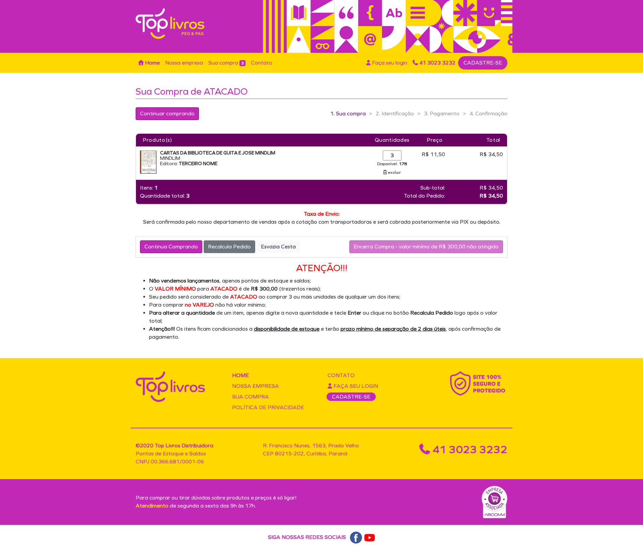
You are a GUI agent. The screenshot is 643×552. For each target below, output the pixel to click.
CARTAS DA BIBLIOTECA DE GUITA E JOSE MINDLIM (217, 153)
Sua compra (226, 63)
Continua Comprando (171, 246)
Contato (261, 63)
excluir (394, 172)
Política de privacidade (268, 407)
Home (152, 63)
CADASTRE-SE (482, 63)
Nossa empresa (184, 63)
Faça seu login (389, 63)
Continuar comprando (167, 113)
